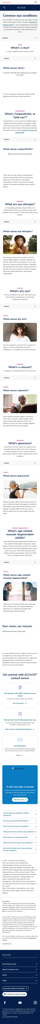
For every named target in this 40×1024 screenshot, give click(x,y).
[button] (35, 2)
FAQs (18, 755)
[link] (19, 703)
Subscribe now (18, 800)
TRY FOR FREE (18, 703)
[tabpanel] (20, 82)
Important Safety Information (14, 988)
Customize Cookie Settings (16, 994)
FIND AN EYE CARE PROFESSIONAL (18, 729)
